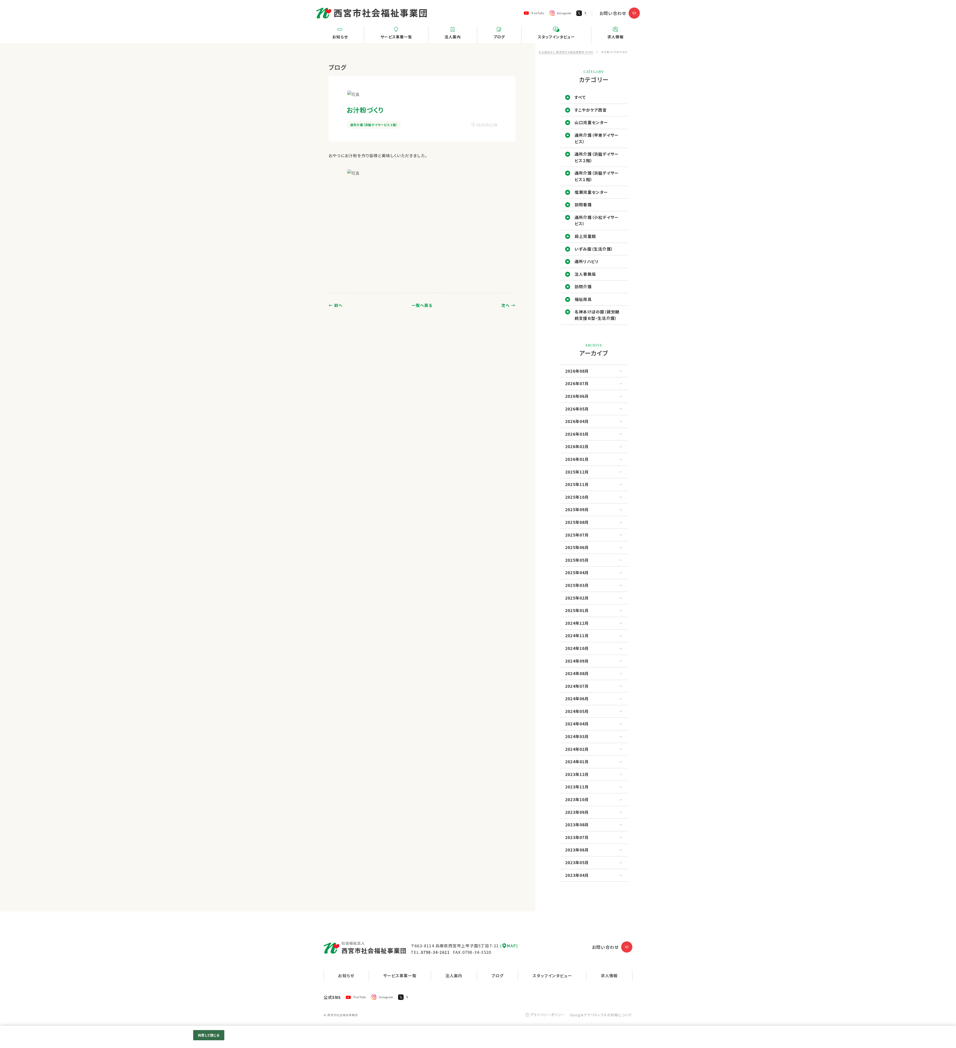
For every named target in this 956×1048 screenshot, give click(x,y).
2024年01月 (577, 762)
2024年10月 (577, 648)
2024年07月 (577, 686)
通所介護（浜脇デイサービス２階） (596, 157)
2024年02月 (577, 749)
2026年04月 (577, 421)
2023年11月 (577, 787)
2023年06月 (577, 850)
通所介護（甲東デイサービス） (596, 138)
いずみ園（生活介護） (594, 249)
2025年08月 (577, 522)
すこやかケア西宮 (591, 110)
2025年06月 (577, 547)
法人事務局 (585, 274)
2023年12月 (577, 774)
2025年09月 (577, 509)
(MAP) (509, 946)
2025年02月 (577, 598)
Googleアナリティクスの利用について (601, 1015)
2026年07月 (577, 383)
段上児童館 (585, 236)
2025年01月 (577, 610)
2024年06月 (577, 698)
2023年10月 (577, 799)
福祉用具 (583, 299)
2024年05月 (577, 711)
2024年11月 (577, 635)
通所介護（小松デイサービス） (596, 220)
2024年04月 (577, 724)
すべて (580, 97)
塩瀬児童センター (591, 192)
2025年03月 (577, 585)
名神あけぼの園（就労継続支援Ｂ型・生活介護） (597, 315)
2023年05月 (577, 862)
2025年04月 (577, 572)
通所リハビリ (587, 261)
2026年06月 (577, 396)
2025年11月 (577, 484)
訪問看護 (583, 205)
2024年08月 (577, 673)
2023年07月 (577, 837)
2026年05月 (577, 409)
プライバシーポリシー (547, 1014)
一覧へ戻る (422, 305)
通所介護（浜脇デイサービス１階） (596, 176)
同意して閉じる (208, 1035)
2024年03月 (577, 736)
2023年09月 (577, 812)
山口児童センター (591, 122)
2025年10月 (577, 497)
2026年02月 (577, 446)
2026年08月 (577, 371)
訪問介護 (583, 286)
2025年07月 (577, 535)
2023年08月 (577, 825)
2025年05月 (577, 560)
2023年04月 (577, 875)
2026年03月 (577, 434)
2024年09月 (577, 661)
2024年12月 (577, 623)
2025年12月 (577, 472)
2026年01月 (577, 459)
